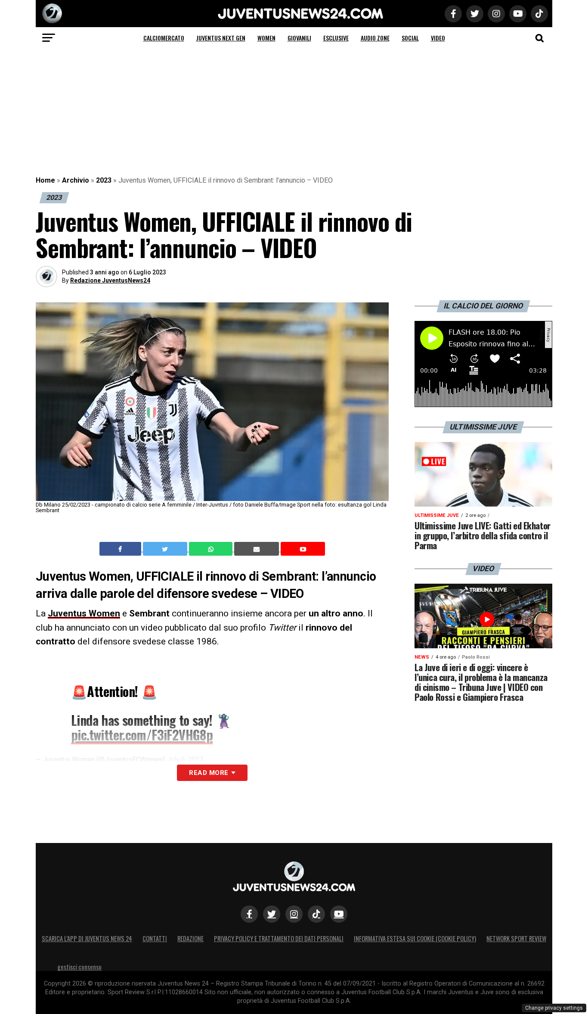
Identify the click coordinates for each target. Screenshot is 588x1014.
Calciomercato (163, 37)
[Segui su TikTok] (316, 914)
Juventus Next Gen (220, 37)
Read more (208, 773)
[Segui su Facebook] (249, 914)
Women (266, 37)
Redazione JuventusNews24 (110, 280)
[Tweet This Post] (166, 549)
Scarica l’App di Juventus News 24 (87, 938)
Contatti (154, 938)
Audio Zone (375, 37)
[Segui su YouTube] (338, 914)
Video (438, 37)
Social (410, 37)
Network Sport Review (516, 938)
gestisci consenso (79, 966)
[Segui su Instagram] (294, 914)
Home (45, 180)
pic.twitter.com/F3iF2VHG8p (142, 734)
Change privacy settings (554, 1008)
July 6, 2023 (185, 760)
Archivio (75, 180)
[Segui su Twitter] (271, 914)
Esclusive (336, 37)
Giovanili (299, 37)
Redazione (190, 938)
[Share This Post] (212, 549)
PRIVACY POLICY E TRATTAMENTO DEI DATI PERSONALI (279, 938)
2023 (103, 180)
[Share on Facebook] (121, 549)
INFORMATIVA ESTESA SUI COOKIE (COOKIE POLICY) (415, 938)
